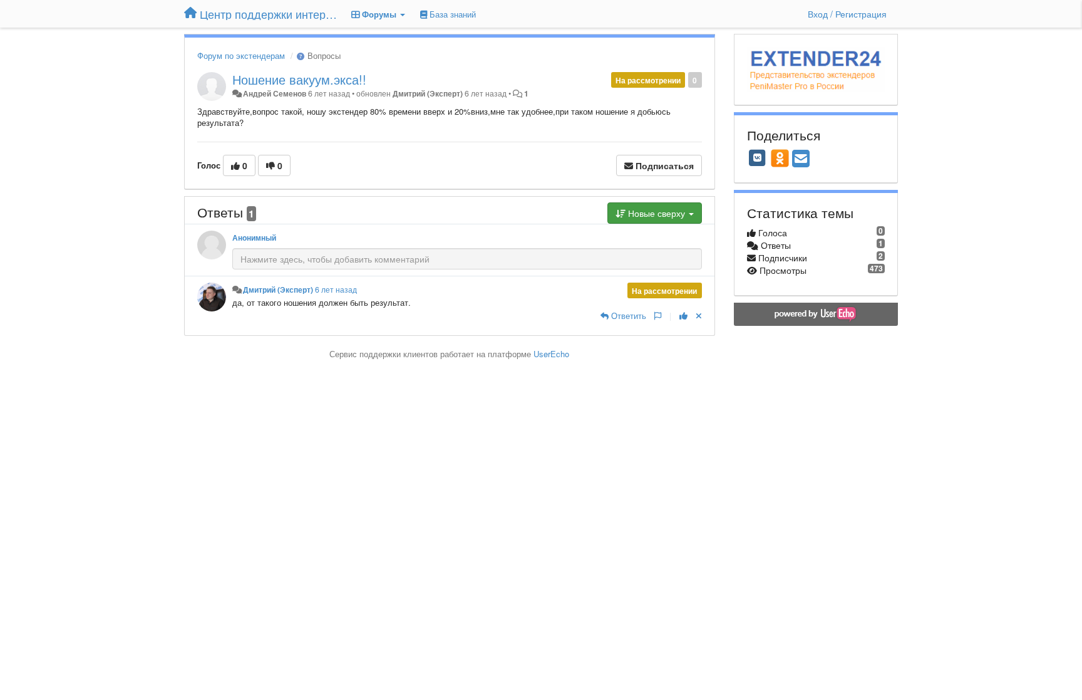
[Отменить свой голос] (699, 315)
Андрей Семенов (274, 93)
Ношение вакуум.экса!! (299, 79)
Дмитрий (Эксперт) (428, 93)
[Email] (801, 159)
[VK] (758, 158)
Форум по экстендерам (241, 55)
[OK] (780, 158)
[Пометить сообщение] (657, 315)
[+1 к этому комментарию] (683, 315)
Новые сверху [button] (657, 213)
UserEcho (551, 354)
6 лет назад (336, 289)
